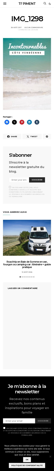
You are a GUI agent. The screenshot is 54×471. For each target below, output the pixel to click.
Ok (27, 460)
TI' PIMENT (27, 4)
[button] (50, 4)
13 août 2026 (27, 272)
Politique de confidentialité (27, 465)
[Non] (50, 456)
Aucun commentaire (33, 27)
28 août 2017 (16, 27)
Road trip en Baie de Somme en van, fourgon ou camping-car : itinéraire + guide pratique (27, 264)
